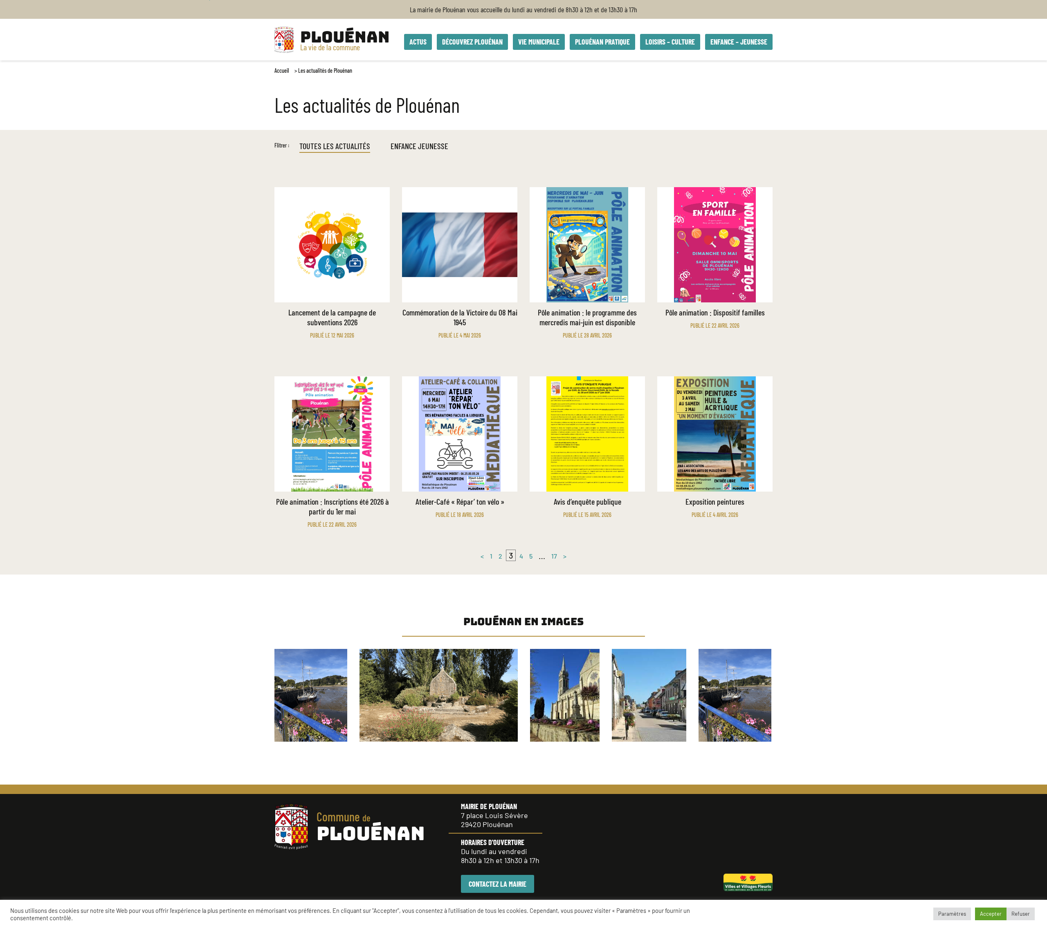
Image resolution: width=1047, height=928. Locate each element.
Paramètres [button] (952, 913)
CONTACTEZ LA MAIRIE (497, 883)
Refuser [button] (1020, 913)
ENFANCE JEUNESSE (419, 146)
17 (554, 556)
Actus (418, 41)
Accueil (281, 70)
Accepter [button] (991, 913)
